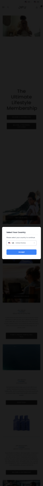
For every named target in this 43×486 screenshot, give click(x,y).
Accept (21, 252)
